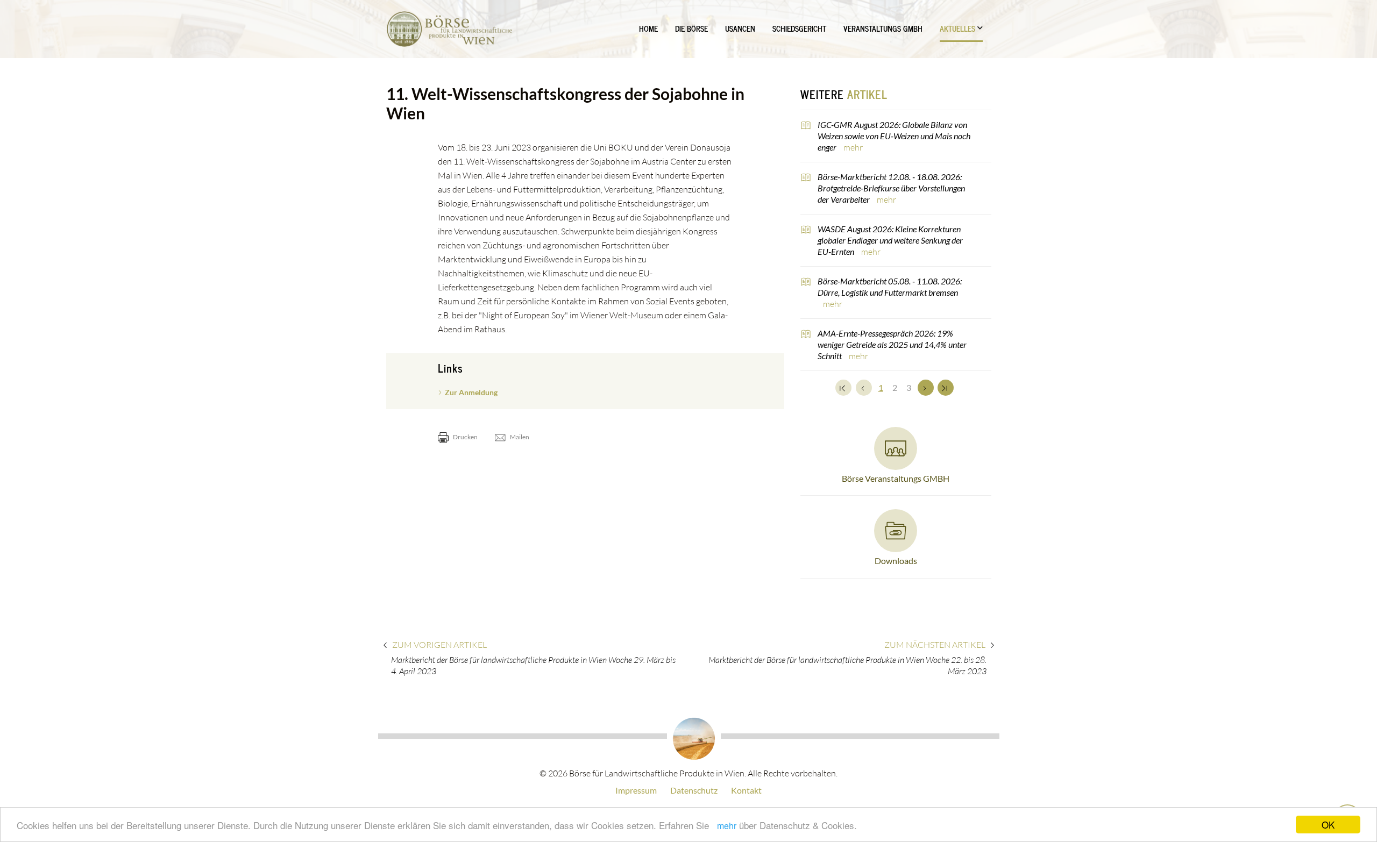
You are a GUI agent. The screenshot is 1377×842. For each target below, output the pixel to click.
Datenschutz (694, 790)
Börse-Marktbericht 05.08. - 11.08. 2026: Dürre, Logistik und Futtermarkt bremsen (890, 286)
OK (1328, 824)
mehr (726, 825)
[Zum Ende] (946, 388)
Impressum (636, 790)
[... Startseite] (449, 29)
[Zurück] (864, 388)
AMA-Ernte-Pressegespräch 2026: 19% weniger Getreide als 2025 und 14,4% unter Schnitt (892, 344)
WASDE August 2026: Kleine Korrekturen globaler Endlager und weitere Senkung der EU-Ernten (890, 240)
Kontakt (746, 790)
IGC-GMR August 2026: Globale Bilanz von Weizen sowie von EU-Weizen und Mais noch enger (894, 135)
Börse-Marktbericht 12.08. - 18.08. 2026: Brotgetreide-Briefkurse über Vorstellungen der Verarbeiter (891, 188)
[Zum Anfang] (843, 388)
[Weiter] (926, 388)
